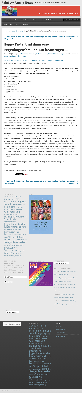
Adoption (9, 196)
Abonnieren (8, 282)
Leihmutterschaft (12, 232)
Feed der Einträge (61, 329)
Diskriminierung (13, 201)
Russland (7, 245)
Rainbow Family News (17, 2)
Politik (22, 237)
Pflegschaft (13, 237)
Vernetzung (24, 56)
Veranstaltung (58, 54)
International (10, 222)
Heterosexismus (11, 214)
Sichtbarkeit (11, 250)
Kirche (23, 227)
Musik (6, 237)
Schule (7, 248)
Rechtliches (21, 239)
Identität (23, 217)
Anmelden (59, 326)
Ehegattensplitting (18, 204)
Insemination (10, 219)
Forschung (20, 207)
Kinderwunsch (12, 226)
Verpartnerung (9, 255)
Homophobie (11, 216)
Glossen (34, 20)
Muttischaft (32, 54)
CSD (17, 199)
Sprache (22, 251)
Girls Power (17, 209)
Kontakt (25, 24)
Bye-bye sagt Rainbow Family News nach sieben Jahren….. (64, 288)
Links (17, 24)
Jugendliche (10, 224)
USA (11, 253)
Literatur (16, 235)
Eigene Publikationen (48, 20)
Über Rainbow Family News (20, 20)
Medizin (6, 56)
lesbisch (8, 234)
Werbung (18, 255)
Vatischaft (51, 54)
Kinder (21, 224)
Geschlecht (8, 209)
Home (5, 20)
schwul (14, 247)
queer (6, 240)
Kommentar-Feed (61, 333)
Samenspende (17, 245)
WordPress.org (60, 336)
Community (19, 31)
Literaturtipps (8, 24)
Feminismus (10, 206)
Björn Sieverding (59, 284)
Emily (55, 271)
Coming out (9, 199)
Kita (5, 229)
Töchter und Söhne (41, 54)
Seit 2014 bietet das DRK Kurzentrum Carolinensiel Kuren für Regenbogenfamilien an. (35, 60)
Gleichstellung (12, 211)
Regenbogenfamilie (14, 56)
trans (6, 253)
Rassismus (12, 240)
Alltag (18, 196)
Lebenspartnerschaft (14, 229)
